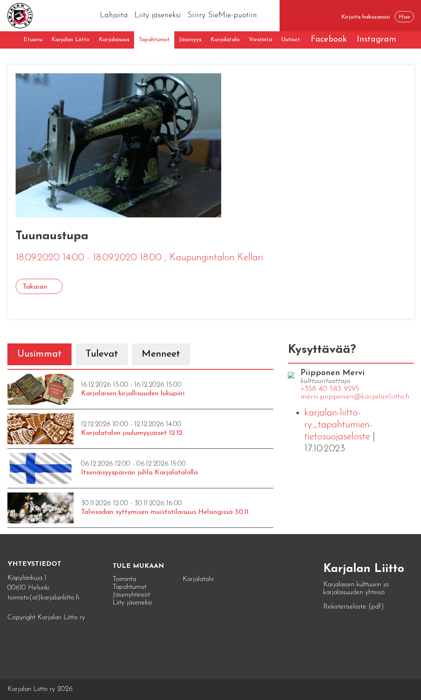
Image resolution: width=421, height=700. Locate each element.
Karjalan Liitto (70, 40)
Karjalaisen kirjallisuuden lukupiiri (133, 393)
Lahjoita (114, 15)
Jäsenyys (190, 40)
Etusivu (32, 40)
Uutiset (290, 40)
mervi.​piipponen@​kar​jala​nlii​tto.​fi (355, 397)
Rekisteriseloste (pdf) (353, 606)
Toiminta (124, 579)
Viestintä (260, 40)
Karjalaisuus (114, 40)
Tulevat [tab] (102, 354)
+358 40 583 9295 (330, 389)
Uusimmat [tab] (39, 354)
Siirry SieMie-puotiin (222, 15)
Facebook (329, 39)
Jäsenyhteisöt (131, 594)
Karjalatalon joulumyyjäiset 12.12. (132, 432)
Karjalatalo (225, 40)
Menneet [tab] (161, 354)
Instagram (376, 39)
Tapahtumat (154, 40)
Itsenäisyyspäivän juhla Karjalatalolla (139, 472)
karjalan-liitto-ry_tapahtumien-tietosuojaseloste (338, 425)
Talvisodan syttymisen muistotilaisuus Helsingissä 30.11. (165, 512)
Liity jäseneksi (157, 15)
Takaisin (35, 286)
